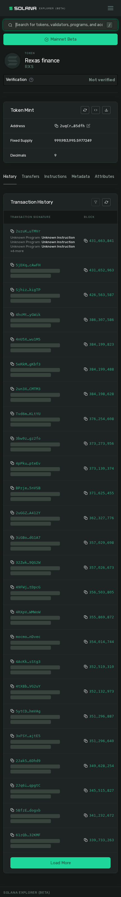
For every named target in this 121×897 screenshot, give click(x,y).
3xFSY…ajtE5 (28, 740)
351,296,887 (101, 721)
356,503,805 (101, 597)
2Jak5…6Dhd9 (28, 765)
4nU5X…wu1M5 (28, 344)
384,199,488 (101, 374)
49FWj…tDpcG (28, 592)
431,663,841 (101, 241)
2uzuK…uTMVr (28, 231)
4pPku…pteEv (28, 468)
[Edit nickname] (88, 126)
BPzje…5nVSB (28, 492)
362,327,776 (101, 522)
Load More (60, 867)
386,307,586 (101, 324)
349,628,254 (101, 770)
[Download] (106, 110)
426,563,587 (101, 299)
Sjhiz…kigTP (28, 294)
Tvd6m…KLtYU (28, 418)
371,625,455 (101, 497)
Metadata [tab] (81, 176)
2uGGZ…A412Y (28, 517)
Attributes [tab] (104, 176)
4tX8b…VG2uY (28, 691)
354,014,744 (101, 646)
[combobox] (59, 25)
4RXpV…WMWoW (28, 616)
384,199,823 (101, 349)
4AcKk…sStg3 (28, 666)
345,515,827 (101, 795)
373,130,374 (101, 473)
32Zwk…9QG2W (28, 567)
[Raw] (95, 110)
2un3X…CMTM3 (28, 393)
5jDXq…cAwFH (28, 265)
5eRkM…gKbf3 (28, 369)
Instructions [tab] (55, 176)
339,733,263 (101, 844)
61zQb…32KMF (28, 839)
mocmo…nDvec (28, 641)
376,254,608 (101, 423)
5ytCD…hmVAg (28, 716)
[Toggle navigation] (110, 8)
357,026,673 (101, 572)
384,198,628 (101, 398)
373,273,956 (101, 448)
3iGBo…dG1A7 (28, 542)
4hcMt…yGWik (28, 319)
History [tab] (10, 176)
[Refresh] (85, 110)
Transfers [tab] (30, 176)
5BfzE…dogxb (28, 815)
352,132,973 (101, 696)
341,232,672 (101, 820)
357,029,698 (101, 547)
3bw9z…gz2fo (28, 443)
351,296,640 (101, 745)
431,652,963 (101, 272)
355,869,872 (101, 621)
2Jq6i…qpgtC (28, 790)
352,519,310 (101, 671)
